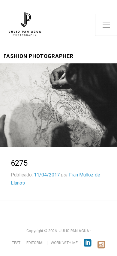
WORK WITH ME (64, 243)
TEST (16, 243)
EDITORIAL (35, 243)
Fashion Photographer (39, 56)
